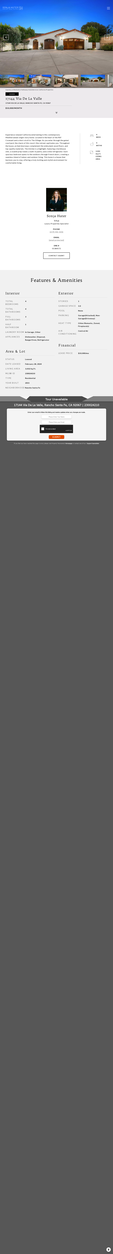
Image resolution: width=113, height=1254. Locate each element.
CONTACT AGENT (57, 256)
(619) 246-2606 (56, 232)
